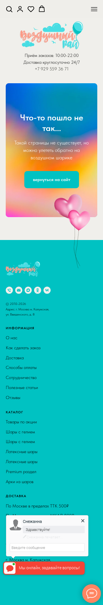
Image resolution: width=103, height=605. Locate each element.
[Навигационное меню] (94, 9)
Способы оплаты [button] (21, 596)
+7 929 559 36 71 (52, 69)
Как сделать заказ (23, 577)
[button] (9, 8)
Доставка (15, 587)
